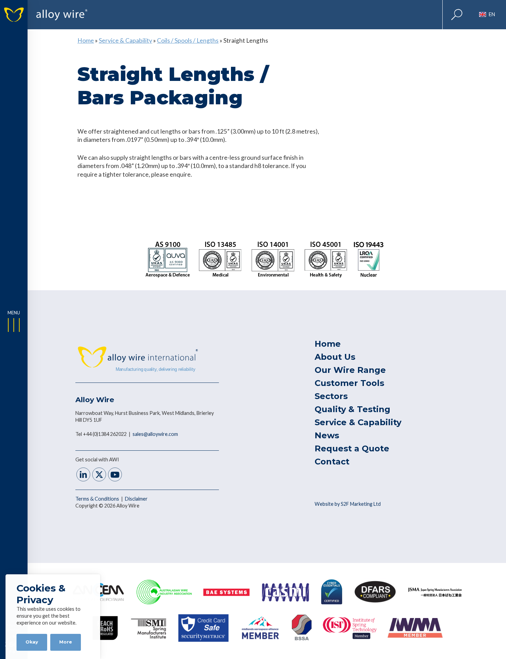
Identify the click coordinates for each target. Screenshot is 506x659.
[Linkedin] (83, 475)
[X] (99, 475)
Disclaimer (136, 499)
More (65, 642)
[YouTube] (115, 475)
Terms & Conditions (97, 499)
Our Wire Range (350, 370)
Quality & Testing (352, 409)
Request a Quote (352, 448)
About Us (335, 357)
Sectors (331, 396)
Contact (332, 462)
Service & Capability (125, 40)
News (327, 435)
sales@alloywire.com (155, 434)
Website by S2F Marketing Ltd (348, 504)
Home (85, 40)
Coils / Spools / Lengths (188, 40)
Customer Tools (349, 383)
